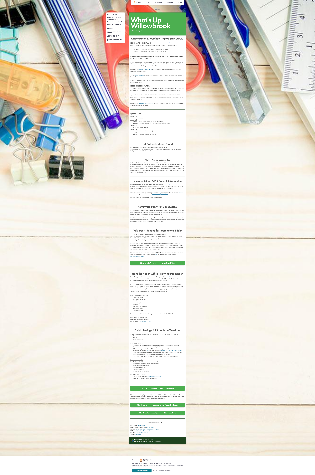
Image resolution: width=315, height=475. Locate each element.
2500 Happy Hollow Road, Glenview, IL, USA (147, 429)
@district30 (138, 434)
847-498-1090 (141, 425)
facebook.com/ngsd (142, 433)
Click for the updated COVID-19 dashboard (157, 388)
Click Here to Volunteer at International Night (157, 263)
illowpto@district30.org (137, 256)
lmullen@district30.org (145, 321)
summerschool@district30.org (160, 194)
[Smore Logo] (137, 2)
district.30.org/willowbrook (143, 431)
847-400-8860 (150, 427)
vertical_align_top (122, 14)
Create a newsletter (142, 470)
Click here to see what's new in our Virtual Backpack (157, 405)
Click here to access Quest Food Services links (157, 413)
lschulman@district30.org (154, 376)
